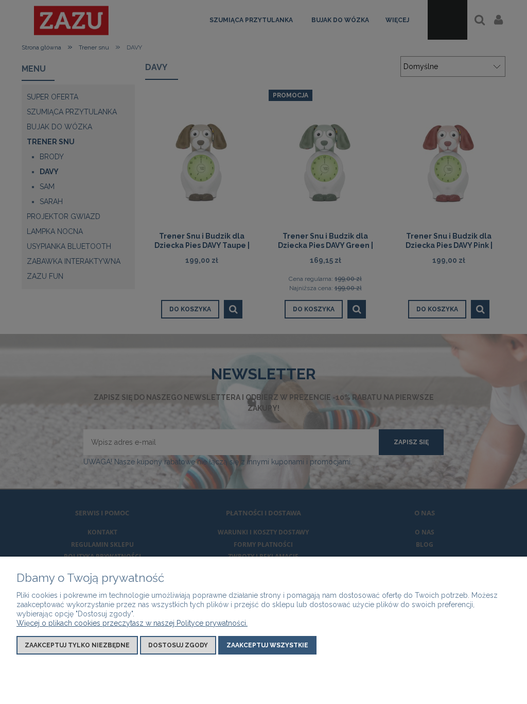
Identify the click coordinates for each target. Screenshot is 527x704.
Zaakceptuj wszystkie (267, 645)
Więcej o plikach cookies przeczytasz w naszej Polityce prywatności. (132, 623)
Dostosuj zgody (178, 645)
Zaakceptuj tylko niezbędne (77, 645)
